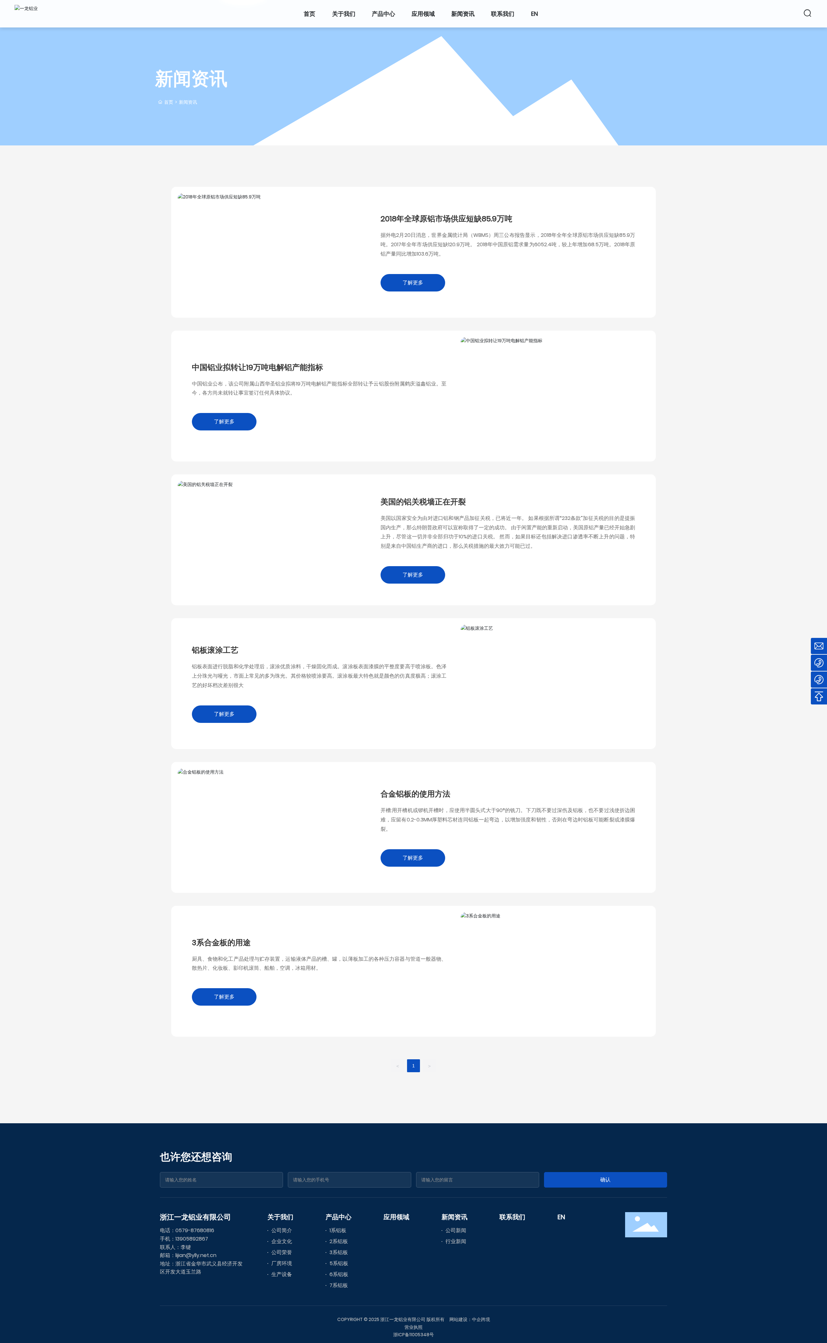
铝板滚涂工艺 (215, 650)
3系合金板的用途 (221, 942)
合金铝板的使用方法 (415, 793)
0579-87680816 (194, 1230)
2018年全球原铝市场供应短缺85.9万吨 (446, 218)
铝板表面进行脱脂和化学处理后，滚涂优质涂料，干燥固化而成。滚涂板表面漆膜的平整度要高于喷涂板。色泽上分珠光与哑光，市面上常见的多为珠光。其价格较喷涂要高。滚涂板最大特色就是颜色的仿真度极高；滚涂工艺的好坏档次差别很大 (319, 676)
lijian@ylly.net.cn (195, 1255)
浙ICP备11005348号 (413, 1334)
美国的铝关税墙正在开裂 (423, 501)
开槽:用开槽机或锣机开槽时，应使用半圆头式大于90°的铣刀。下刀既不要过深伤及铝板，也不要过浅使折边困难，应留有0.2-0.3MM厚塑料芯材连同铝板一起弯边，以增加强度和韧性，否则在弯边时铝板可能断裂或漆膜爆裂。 (508, 820)
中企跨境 (481, 1319)
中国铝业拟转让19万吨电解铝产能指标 (257, 367)
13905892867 (191, 1239)
